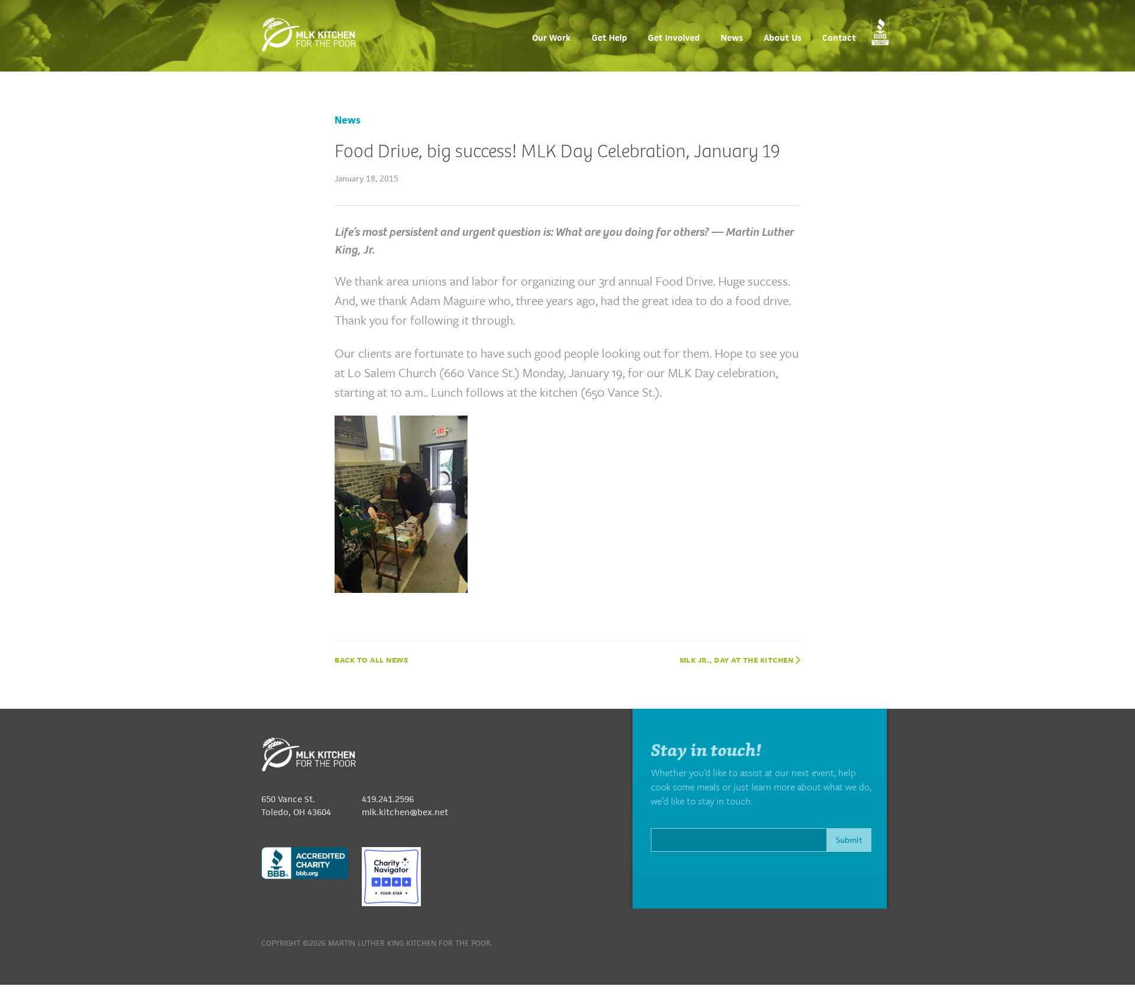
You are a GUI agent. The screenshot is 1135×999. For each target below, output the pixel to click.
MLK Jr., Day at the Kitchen (738, 659)
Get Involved (674, 38)
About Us (783, 38)
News (732, 38)
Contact (839, 38)
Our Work (551, 38)
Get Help (609, 38)
